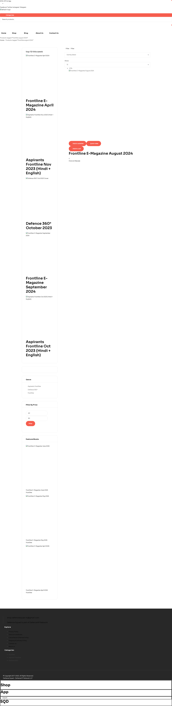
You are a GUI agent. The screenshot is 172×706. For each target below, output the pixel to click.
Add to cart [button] (77, 149)
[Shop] (1, 681)
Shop (5, 685)
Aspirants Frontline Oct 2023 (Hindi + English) (38, 348)
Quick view (94, 143)
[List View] (66, 51)
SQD (4, 701)
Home (2, 40)
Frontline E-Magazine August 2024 (101, 153)
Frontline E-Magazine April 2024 (40, 105)
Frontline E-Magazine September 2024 (36, 285)
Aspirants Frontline (34, 386)
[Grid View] (65, 51)
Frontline (31, 393)
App (4, 692)
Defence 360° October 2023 (39, 225)
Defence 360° (32, 390)
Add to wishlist (78, 143)
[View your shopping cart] (1, 12)
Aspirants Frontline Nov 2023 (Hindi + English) (38, 166)
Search (169, 19)
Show (67, 61)
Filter (30, 423)
